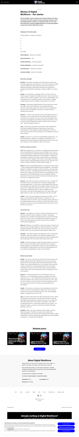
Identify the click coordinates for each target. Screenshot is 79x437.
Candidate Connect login (67, 407)
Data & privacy (52, 392)
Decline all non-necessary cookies (66, 427)
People (33, 392)
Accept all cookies (66, 423)
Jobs (39, 392)
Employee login (10, 407)
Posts (44, 392)
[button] (76, 2)
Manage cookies (61, 392)
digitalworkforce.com (39, 399)
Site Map (39, 400)
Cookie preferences (66, 430)
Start (16, 392)
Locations (27, 392)
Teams (21, 392)
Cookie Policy (10, 429)
